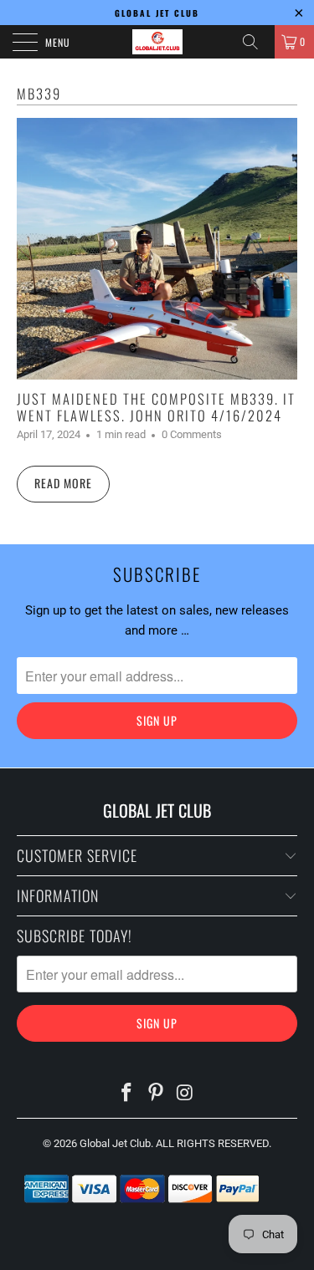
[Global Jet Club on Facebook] (127, 1094)
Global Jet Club (115, 1143)
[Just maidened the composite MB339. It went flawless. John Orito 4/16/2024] (157, 249)
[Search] (256, 41)
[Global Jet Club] (157, 42)
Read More (63, 483)
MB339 (39, 93)
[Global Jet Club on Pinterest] (156, 1094)
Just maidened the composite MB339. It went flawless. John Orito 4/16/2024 (156, 407)
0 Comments (192, 434)
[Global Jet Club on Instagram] (185, 1094)
